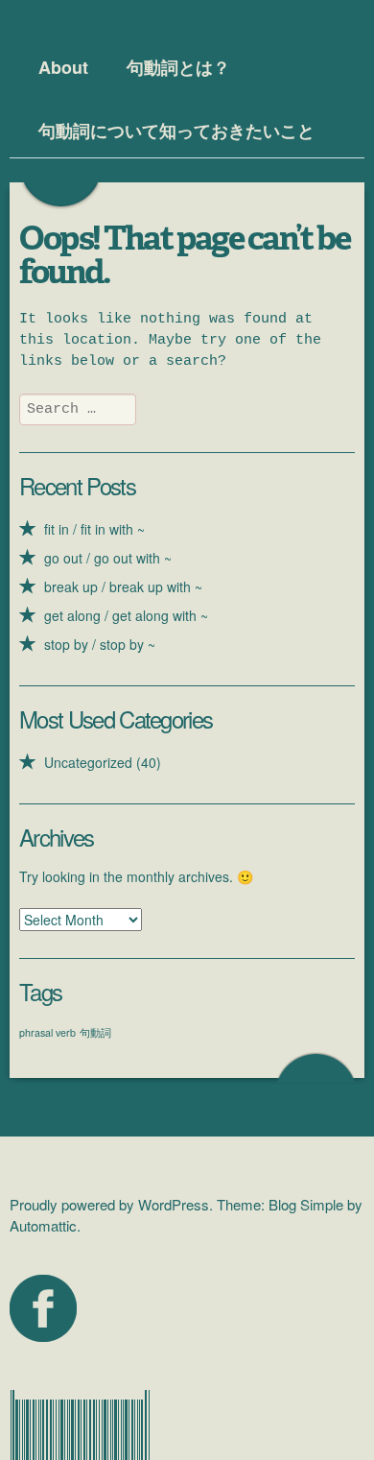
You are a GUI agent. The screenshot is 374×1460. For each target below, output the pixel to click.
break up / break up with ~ (123, 586)
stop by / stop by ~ (99, 644)
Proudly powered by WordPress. (111, 1204)
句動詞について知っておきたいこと (176, 130)
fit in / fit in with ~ (94, 529)
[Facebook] (43, 1308)
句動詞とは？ (178, 67)
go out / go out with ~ (108, 557)
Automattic (43, 1225)
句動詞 (95, 1032)
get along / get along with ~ (126, 615)
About (63, 67)
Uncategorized (88, 762)
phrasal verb (47, 1032)
